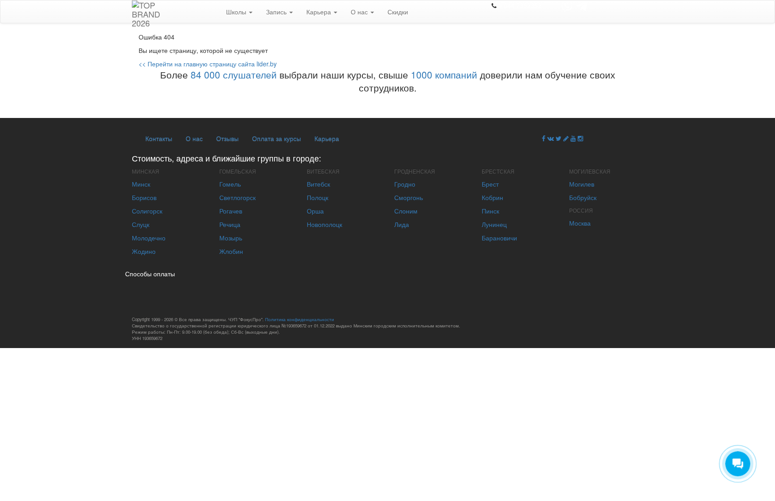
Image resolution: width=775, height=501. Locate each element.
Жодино (144, 251)
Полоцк (317, 197)
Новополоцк (324, 224)
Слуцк (140, 224)
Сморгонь (408, 197)
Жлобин (231, 251)
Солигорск (147, 210)
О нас (360, 11)
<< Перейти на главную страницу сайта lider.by (208, 63)
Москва (580, 222)
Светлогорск (237, 197)
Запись (277, 11)
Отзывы (227, 138)
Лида (401, 224)
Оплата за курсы (276, 138)
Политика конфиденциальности (299, 319)
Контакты (158, 138)
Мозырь (230, 237)
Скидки (398, 11)
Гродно (404, 183)
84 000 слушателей (234, 74)
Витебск (318, 183)
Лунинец (494, 224)
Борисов (144, 197)
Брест (490, 183)
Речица (229, 224)
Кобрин (492, 197)
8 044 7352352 (519, 5)
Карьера (319, 11)
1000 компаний (444, 74)
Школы (237, 11)
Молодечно (148, 237)
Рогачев (230, 210)
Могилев (581, 183)
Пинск (490, 210)
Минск (141, 183)
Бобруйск (582, 197)
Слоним (406, 210)
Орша (315, 210)
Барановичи (499, 237)
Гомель (230, 183)
